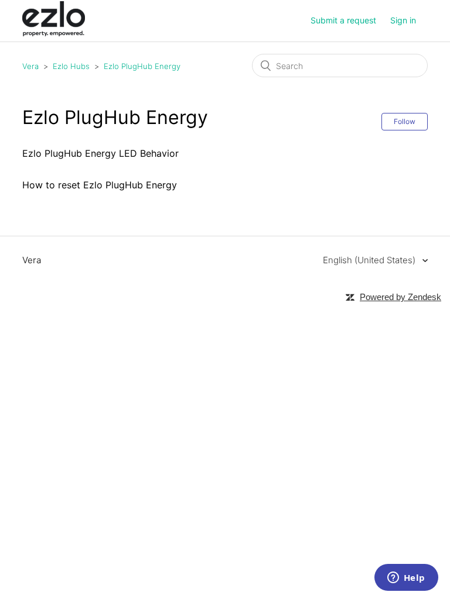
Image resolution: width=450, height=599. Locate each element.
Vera (30, 66)
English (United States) (370, 260)
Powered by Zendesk (400, 297)
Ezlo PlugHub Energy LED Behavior (100, 153)
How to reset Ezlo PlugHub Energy (99, 185)
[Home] (53, 33)
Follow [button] (404, 121)
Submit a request (343, 20)
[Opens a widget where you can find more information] (406, 578)
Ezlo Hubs (71, 66)
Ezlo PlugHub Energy (142, 66)
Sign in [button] (403, 20)
